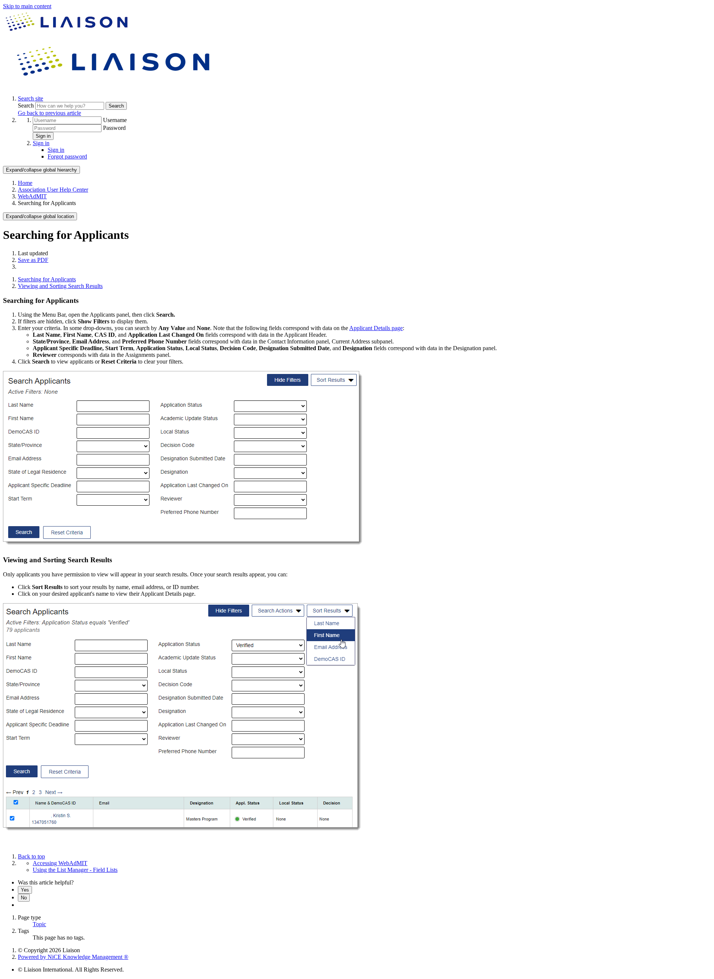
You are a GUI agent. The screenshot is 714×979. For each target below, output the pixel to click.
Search (26, 105)
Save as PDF (33, 260)
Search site (30, 98)
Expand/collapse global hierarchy (41, 170)
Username (115, 120)
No (24, 897)
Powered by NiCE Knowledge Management (73, 957)
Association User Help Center (53, 189)
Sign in (43, 136)
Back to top (31, 856)
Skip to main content (27, 6)
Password (114, 128)
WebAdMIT (32, 196)
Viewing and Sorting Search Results (60, 286)
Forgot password (67, 156)
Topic (39, 924)
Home (25, 183)
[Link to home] (114, 86)
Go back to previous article (49, 113)
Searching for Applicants (47, 279)
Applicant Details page (376, 328)
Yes (25, 890)
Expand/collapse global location (40, 216)
